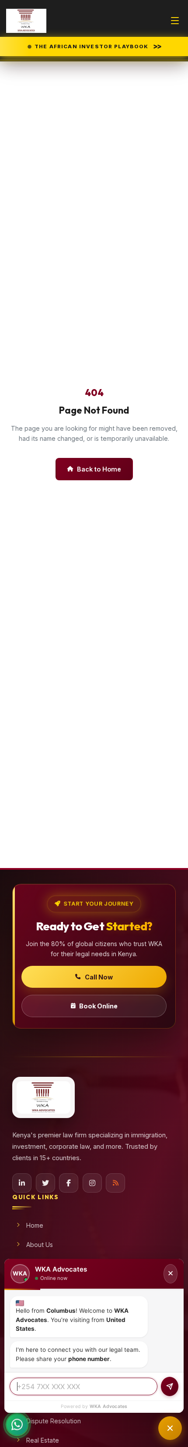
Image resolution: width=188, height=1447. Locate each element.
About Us (39, 1244)
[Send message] (169, 1386)
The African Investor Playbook (97, 46)
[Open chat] (170, 1428)
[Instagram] (92, 1183)
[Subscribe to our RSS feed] (115, 1183)
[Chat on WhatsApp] (17, 1429)
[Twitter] (45, 1183)
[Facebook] (68, 1183)
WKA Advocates (109, 1406)
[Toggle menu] (175, 20)
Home (34, 1225)
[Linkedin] (21, 1183)
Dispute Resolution (53, 1421)
